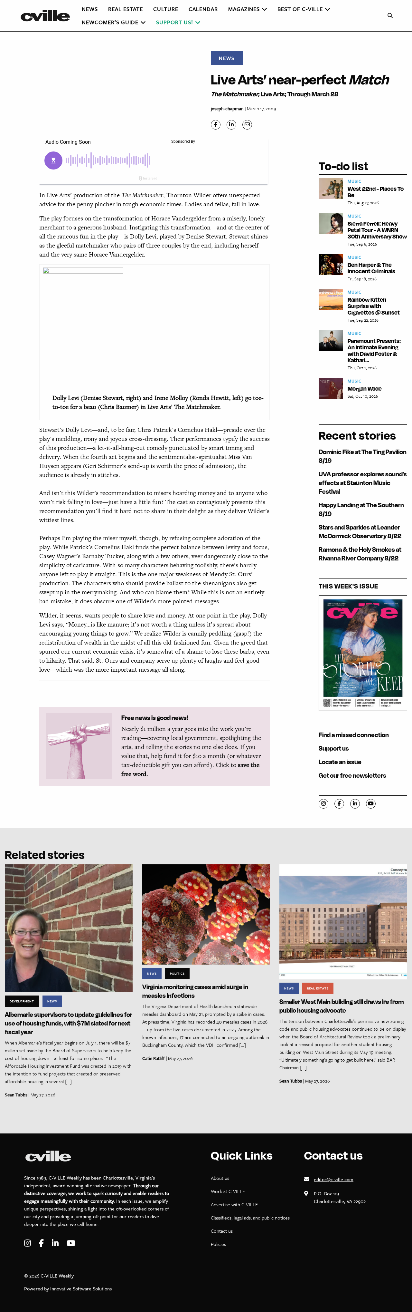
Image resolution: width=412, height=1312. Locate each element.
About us (220, 1178)
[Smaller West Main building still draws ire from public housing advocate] (343, 921)
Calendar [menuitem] (203, 9)
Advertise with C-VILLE (234, 1204)
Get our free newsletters (352, 775)
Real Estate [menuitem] (125, 9)
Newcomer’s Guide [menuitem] (110, 22)
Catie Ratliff (153, 1058)
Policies (218, 1244)
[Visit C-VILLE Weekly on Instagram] (28, 1243)
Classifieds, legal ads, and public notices (250, 1217)
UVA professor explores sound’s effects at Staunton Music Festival (363, 482)
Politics (177, 973)
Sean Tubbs (16, 1094)
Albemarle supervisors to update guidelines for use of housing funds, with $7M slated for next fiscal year (68, 1023)
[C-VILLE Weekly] (48, 15)
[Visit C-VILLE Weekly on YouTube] (71, 1243)
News (227, 58)
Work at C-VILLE (228, 1191)
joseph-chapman (227, 108)
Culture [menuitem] (165, 9)
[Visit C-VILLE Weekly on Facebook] (42, 1243)
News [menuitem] (90, 9)
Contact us (222, 1230)
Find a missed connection (354, 735)
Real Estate (318, 988)
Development (22, 1001)
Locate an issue (340, 762)
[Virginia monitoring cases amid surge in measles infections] (206, 913)
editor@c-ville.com (333, 1179)
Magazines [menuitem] (244, 9)
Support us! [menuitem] (174, 22)
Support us (334, 748)
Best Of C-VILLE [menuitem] (300, 9)
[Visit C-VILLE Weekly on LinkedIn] (56, 1243)
